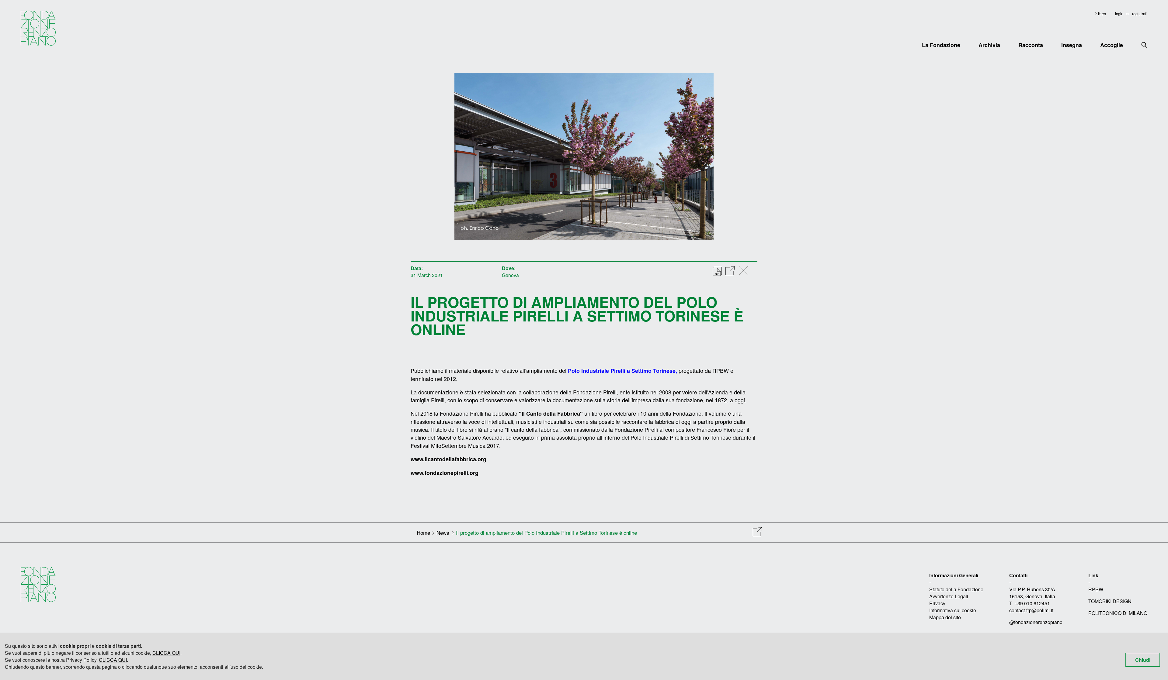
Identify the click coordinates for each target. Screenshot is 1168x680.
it (1100, 13)
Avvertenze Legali (948, 596)
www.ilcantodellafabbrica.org (448, 459)
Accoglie (1111, 45)
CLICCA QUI (166, 652)
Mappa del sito (945, 617)
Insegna (1071, 45)
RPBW (1095, 589)
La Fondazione (941, 45)
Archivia (989, 45)
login (1119, 13)
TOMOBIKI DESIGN (1110, 601)
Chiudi (1142, 659)
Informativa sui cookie (952, 610)
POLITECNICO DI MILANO (1117, 613)
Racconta (1030, 45)
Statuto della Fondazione (956, 589)
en (1104, 13)
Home (423, 532)
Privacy (937, 603)
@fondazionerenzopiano (1035, 622)
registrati (1139, 13)
